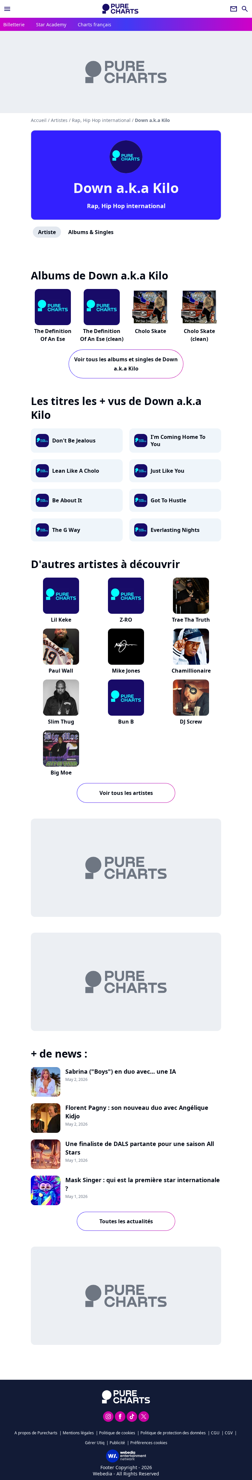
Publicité (117, 1442)
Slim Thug (61, 721)
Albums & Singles (91, 232)
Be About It (67, 500)
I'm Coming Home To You (178, 440)
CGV (229, 1433)
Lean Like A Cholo (75, 470)
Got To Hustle (168, 500)
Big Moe (61, 772)
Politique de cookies (117, 1433)
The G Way (66, 530)
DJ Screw (191, 721)
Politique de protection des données (173, 1433)
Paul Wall (61, 670)
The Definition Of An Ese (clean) (101, 335)
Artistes (59, 120)
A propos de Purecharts (35, 1433)
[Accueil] (120, 8)
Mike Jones (126, 670)
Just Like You (167, 470)
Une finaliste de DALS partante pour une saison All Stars (139, 1148)
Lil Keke (61, 619)
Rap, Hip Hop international (126, 206)
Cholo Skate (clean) (199, 335)
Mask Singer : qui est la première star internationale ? (142, 1184)
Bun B (126, 721)
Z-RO (126, 619)
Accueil (39, 120)
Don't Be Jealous (73, 440)
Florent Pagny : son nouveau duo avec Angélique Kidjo (136, 1112)
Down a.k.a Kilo (126, 187)
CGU (215, 1433)
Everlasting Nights (175, 530)
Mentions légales (78, 1433)
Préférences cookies (148, 1442)
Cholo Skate (150, 331)
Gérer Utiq (94, 1442)
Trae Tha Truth (191, 619)
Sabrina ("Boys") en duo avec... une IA (120, 1071)
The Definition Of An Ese (53, 335)
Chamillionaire (191, 670)
